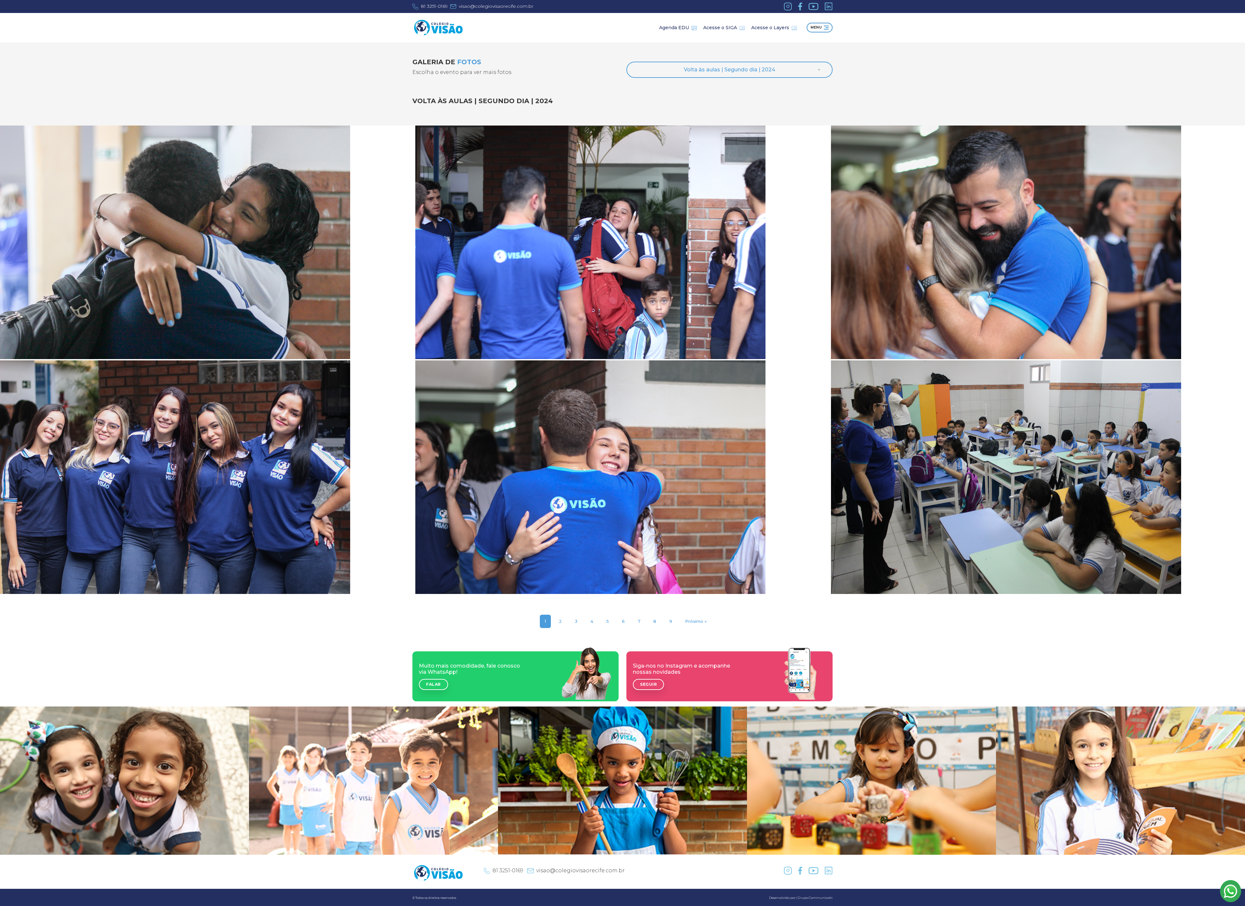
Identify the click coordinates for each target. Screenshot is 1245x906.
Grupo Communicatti (815, 898)
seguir (648, 684)
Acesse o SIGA (720, 27)
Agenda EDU (674, 27)
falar (433, 684)
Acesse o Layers (770, 27)
